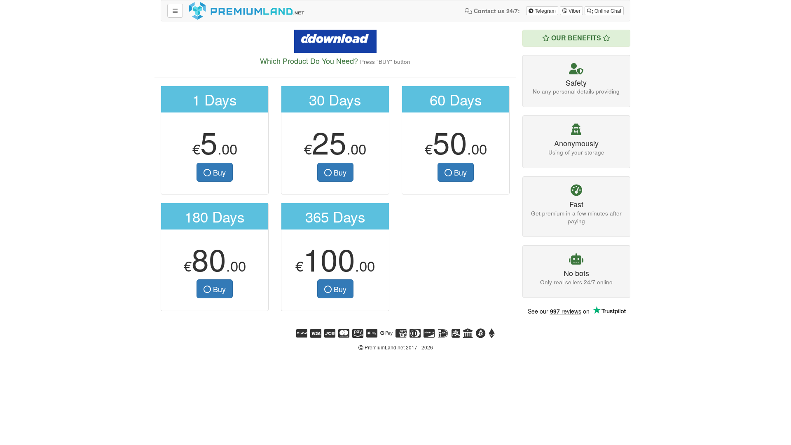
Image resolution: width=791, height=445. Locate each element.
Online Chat (607, 10)
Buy (218, 172)
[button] (175, 11)
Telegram (545, 10)
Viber (573, 10)
